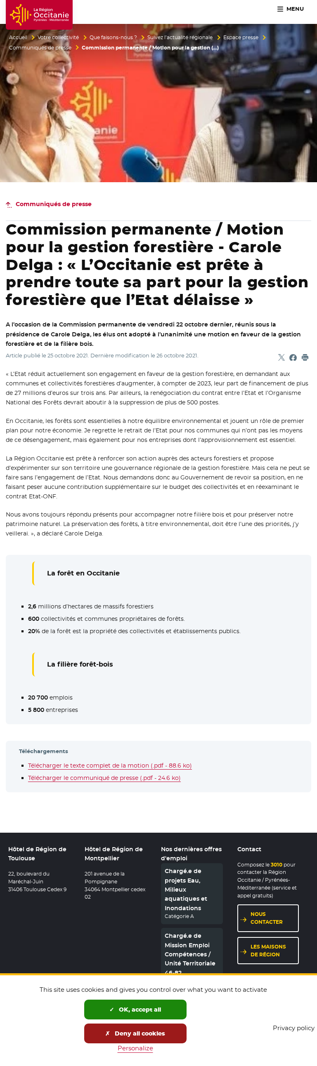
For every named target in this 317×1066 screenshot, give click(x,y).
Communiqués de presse (40, 48)
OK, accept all (139, 1009)
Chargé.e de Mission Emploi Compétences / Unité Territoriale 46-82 (190, 954)
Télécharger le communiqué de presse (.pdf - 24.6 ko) (104, 778)
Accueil (18, 37)
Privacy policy (294, 1028)
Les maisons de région (268, 951)
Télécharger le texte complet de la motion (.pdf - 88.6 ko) (110, 765)
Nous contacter (267, 918)
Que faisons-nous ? (113, 37)
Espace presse (240, 37)
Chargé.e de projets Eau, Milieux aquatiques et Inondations (186, 889)
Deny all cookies (139, 1033)
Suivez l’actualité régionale (180, 37)
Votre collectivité (58, 37)
